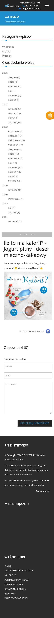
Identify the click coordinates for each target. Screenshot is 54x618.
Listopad (15, 135)
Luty (13, 117)
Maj (11, 90)
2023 (5, 104)
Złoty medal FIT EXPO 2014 (18, 570)
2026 (5, 72)
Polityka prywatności (16, 579)
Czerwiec (14, 86)
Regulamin (10, 593)
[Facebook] (48, 331)
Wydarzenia (8, 46)
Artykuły (6, 51)
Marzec (13, 99)
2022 (5, 126)
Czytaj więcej (43, 491)
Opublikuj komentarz (34, 423)
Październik (16, 140)
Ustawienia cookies (15, 589)
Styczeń (14, 122)
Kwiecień (14, 95)
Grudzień (15, 131)
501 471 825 (31, 6)
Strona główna (10, 22)
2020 (5, 185)
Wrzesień (15, 144)
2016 (5, 194)
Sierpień (14, 77)
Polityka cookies (13, 584)
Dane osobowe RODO (16, 598)
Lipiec (13, 81)
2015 (5, 203)
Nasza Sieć (10, 575)
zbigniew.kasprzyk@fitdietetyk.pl (31, 8)
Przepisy (6, 55)
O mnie (7, 566)
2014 (5, 216)
